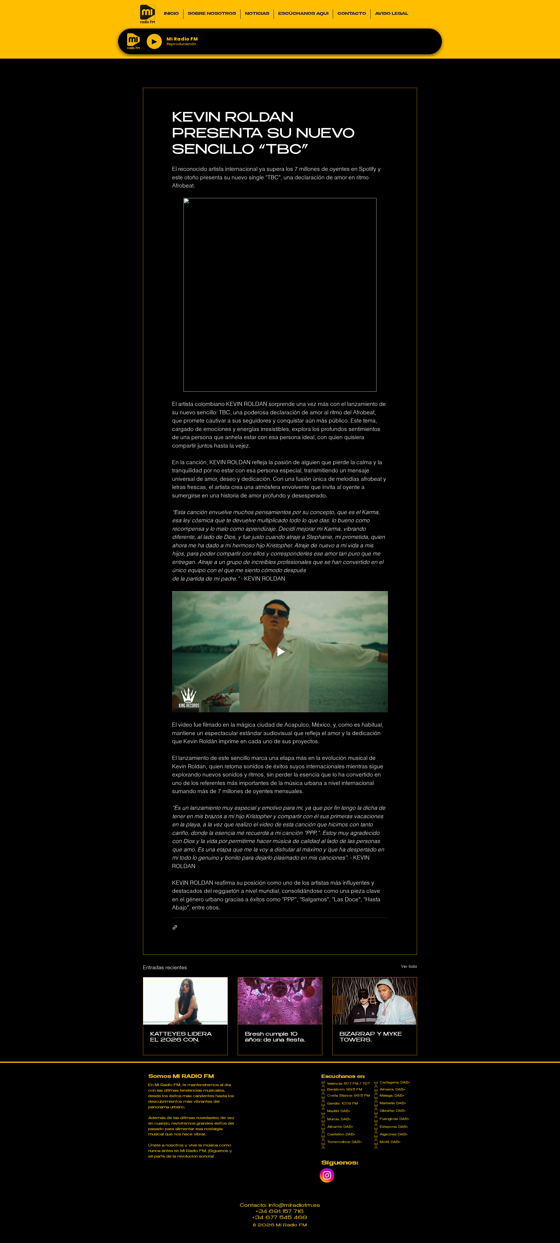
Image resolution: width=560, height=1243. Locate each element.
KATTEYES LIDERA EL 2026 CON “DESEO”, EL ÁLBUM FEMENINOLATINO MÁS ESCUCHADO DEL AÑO (183, 1037)
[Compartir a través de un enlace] (175, 927)
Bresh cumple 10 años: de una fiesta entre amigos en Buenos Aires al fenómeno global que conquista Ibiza (277, 1037)
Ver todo (409, 966)
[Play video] (280, 651)
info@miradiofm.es (294, 1205)
